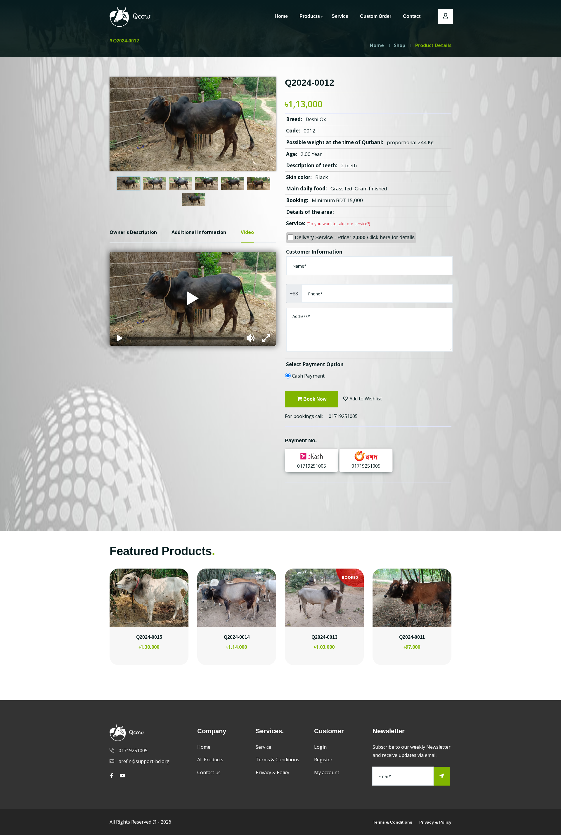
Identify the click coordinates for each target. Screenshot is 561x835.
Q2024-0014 (237, 637)
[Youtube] (122, 775)
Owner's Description (133, 232)
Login (320, 747)
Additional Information (199, 232)
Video (247, 232)
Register (323, 759)
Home (281, 16)
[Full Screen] (266, 338)
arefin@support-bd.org (144, 761)
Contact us (209, 772)
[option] (149, 624)
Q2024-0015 (149, 637)
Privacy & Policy (272, 772)
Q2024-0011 (412, 637)
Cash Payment (308, 375)
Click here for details (391, 237)
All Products (210, 759)
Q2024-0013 (324, 637)
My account (326, 772)
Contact (411, 16)
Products (309, 16)
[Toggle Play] (192, 299)
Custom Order (375, 16)
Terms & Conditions (277, 759)
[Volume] (251, 338)
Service (340, 16)
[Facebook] (112, 775)
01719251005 (343, 416)
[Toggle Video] (119, 338)
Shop (399, 45)
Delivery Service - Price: (354, 237)
